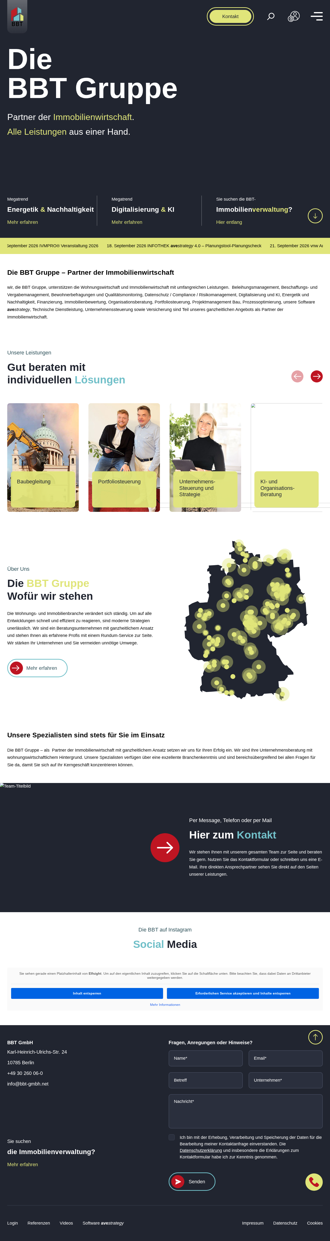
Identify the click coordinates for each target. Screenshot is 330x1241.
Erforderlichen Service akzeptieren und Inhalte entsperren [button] (243, 993)
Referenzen (39, 1223)
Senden (197, 1181)
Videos (66, 1223)
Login (12, 1223)
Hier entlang (229, 222)
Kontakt (230, 16)
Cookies (315, 1223)
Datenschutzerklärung (201, 1150)
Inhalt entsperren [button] (87, 993)
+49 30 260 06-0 (25, 1073)
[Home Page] (165, 847)
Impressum (253, 1223)
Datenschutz (285, 1223)
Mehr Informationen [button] (165, 1005)
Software (103, 1223)
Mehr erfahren (22, 222)
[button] (297, 376)
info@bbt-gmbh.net (28, 1083)
